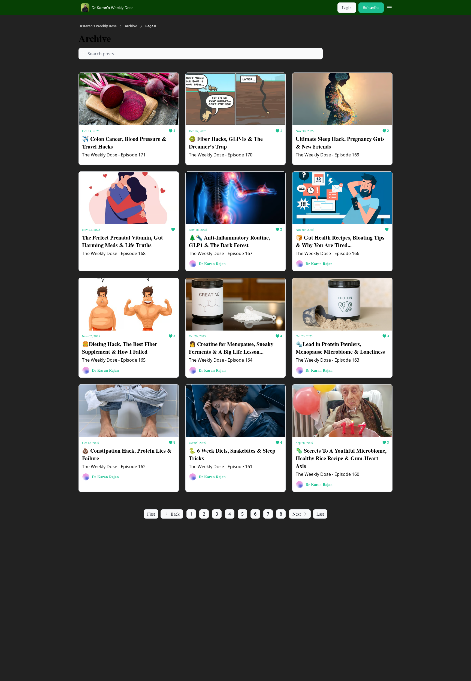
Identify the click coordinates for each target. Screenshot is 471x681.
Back (175, 514)
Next (296, 514)
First (151, 514)
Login (347, 7)
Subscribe (371, 7)
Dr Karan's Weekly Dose (97, 26)
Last (320, 514)
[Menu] (389, 7)
